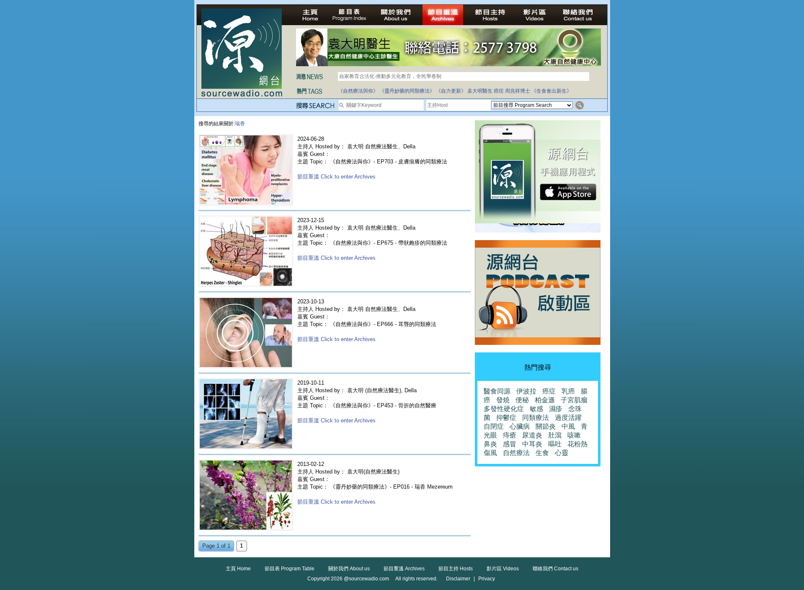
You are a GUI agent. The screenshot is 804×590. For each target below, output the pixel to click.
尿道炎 (532, 435)
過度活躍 (568, 417)
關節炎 (546, 426)
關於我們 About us (349, 569)
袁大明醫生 (479, 91)
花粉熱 (577, 444)
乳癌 (568, 391)
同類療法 (535, 417)
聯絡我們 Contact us (555, 569)
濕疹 (555, 408)
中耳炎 (532, 444)
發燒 (503, 400)
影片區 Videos (503, 569)
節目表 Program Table (289, 569)
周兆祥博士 (517, 91)
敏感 (536, 408)
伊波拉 (526, 391)
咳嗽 (574, 435)
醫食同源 (497, 391)
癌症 (499, 91)
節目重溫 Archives (404, 569)
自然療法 (516, 452)
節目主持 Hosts (455, 569)
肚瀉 (555, 435)
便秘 (522, 400)
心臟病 (520, 426)
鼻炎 (490, 444)
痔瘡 (509, 435)
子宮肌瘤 (574, 400)
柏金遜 (545, 400)
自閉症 (494, 426)
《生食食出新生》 (551, 91)
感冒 (509, 444)
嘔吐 (555, 444)
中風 (568, 426)
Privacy (486, 579)
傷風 (490, 452)
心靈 (561, 452)
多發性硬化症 (504, 408)
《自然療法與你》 (358, 91)
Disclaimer (458, 579)
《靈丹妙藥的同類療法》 (407, 91)
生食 (542, 452)
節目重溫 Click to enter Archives (336, 176)
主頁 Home (238, 569)
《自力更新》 (451, 91)
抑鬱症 (506, 417)
